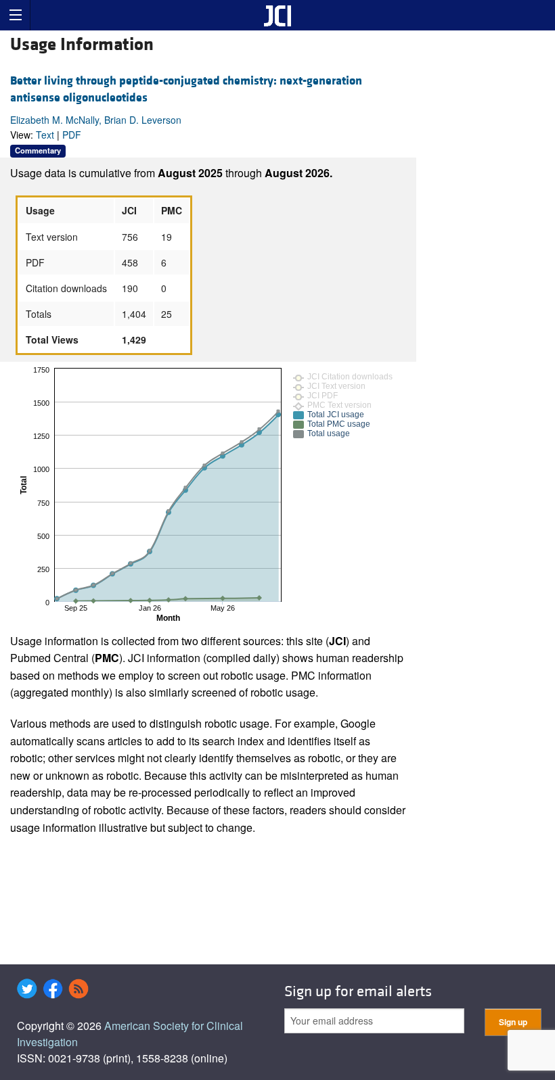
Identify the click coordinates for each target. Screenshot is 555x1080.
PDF (71, 134)
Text (45, 134)
